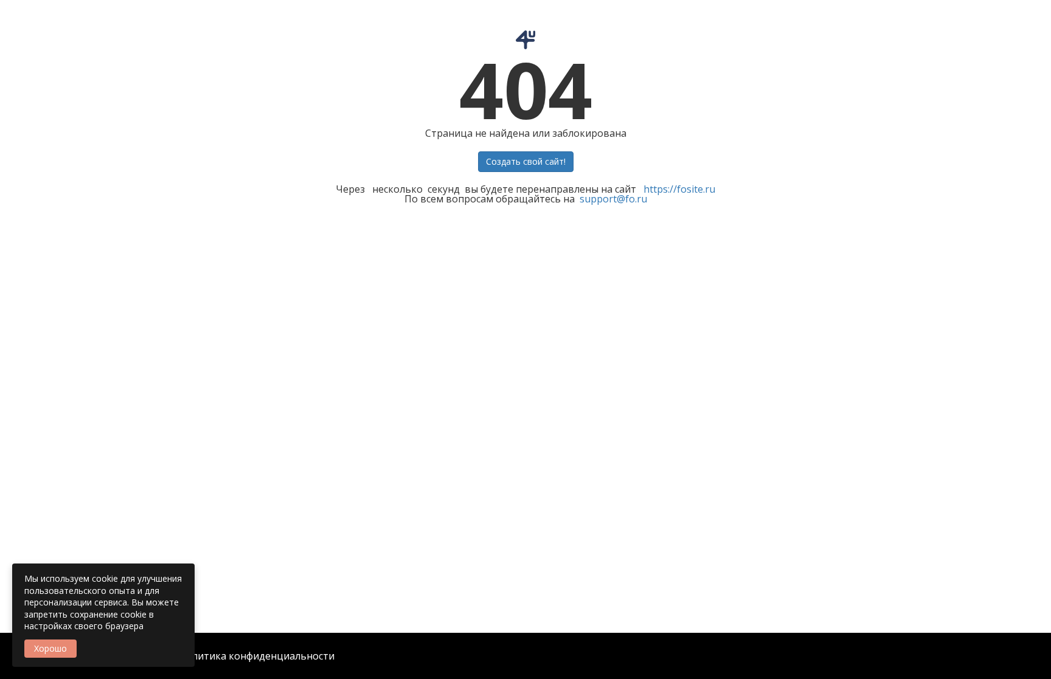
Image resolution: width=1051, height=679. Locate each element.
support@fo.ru (613, 198)
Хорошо (50, 648)
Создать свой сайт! (526, 161)
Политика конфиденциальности (257, 656)
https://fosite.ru (679, 189)
